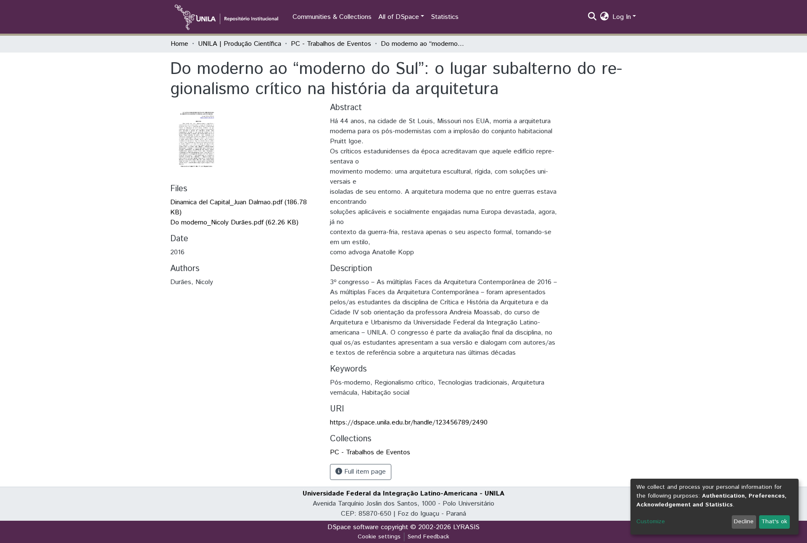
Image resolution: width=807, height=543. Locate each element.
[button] (604, 17)
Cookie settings (379, 536)
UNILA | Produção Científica (239, 44)
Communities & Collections (332, 17)
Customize (650, 521)
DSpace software (353, 527)
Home (179, 44)
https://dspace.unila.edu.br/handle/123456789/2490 (409, 422)
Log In (621, 17)
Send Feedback (428, 536)
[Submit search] (592, 17)
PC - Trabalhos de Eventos (331, 44)
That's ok (774, 521)
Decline (744, 521)
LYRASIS (466, 527)
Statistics (445, 17)
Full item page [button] (364, 472)
